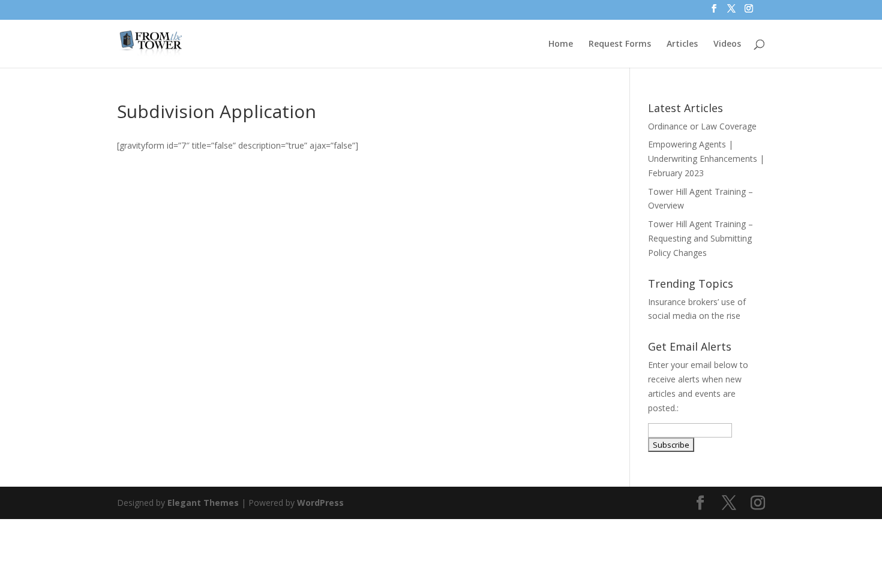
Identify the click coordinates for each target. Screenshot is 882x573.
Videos (727, 44)
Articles (682, 44)
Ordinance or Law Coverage (702, 126)
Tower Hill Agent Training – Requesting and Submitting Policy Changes (700, 238)
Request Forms (620, 44)
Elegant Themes (203, 502)
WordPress (320, 502)
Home (560, 44)
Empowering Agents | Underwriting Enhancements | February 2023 (706, 158)
